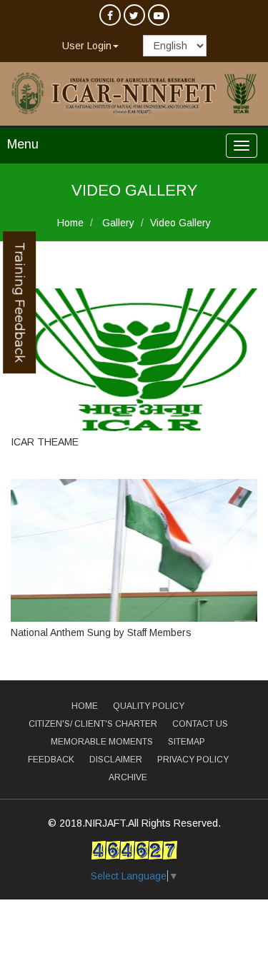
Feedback (51, 760)
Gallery (116, 222)
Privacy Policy (193, 760)
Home (70, 222)
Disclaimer (115, 760)
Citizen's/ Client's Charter (93, 724)
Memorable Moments (102, 742)
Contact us (200, 724)
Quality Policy (148, 706)
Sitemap (186, 742)
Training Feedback (19, 302)
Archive (128, 777)
